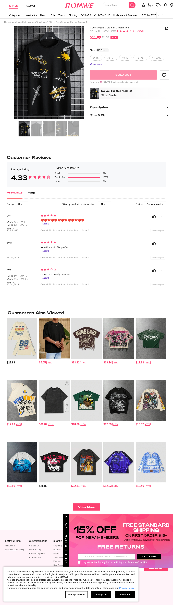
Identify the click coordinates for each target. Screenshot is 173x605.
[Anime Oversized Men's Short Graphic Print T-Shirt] (54, 462)
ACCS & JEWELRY (151, 15)
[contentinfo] (11, 362)
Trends (61, 15)
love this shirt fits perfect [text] (55, 247)
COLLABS (86, 15)
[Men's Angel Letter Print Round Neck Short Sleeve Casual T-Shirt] (22, 400)
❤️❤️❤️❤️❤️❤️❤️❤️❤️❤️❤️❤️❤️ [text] (62, 220)
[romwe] (79, 4)
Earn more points (37, 553)
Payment (57, 561)
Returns (57, 549)
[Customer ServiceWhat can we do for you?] (165, 4)
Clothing (73, 15)
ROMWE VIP (35, 557)
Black (73, 230)
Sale (53, 15)
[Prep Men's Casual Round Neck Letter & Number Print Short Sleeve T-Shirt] (118, 462)
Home (7, 22)
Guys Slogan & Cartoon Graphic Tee (109, 27)
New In (43, 15)
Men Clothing (24, 22)
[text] (83, 216)
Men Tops (36, 22)
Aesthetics (31, 15)
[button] (164, 75)
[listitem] (22, 347)
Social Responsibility (14, 549)
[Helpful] (154, 216)
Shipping (57, 546)
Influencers (10, 546)
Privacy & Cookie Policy (109, 562)
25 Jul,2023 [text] (12, 230)
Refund (56, 553)
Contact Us (34, 546)
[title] (86, 312)
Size (97, 50)
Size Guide (58, 565)
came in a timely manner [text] (55, 274)
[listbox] (143, 4)
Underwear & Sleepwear (125, 15)
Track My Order (60, 557)
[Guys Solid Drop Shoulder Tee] (54, 338)
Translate (45, 224)
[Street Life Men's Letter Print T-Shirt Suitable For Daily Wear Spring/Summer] (22, 338)
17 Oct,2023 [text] (13, 257)
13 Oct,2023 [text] (13, 284)
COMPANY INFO (13, 541)
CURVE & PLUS (102, 15)
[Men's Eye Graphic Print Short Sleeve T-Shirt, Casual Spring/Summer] (118, 400)
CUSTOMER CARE (38, 541)
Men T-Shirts (48, 22)
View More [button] (86, 507)
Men (14, 22)
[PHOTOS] (49, 73)
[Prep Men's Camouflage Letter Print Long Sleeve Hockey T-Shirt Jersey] (151, 462)
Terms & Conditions (138, 562)
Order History (35, 549)
